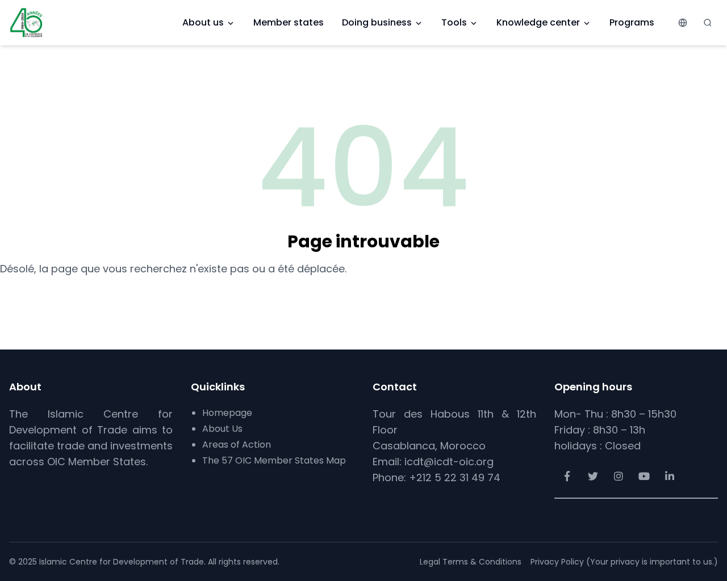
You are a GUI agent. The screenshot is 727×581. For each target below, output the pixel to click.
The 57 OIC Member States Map (274, 460)
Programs (631, 22)
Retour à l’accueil (363, 297)
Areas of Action (236, 444)
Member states (288, 22)
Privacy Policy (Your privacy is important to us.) (624, 561)
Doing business (377, 22)
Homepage (227, 412)
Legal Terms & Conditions (470, 561)
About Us (222, 428)
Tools (454, 22)
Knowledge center (538, 22)
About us (203, 22)
